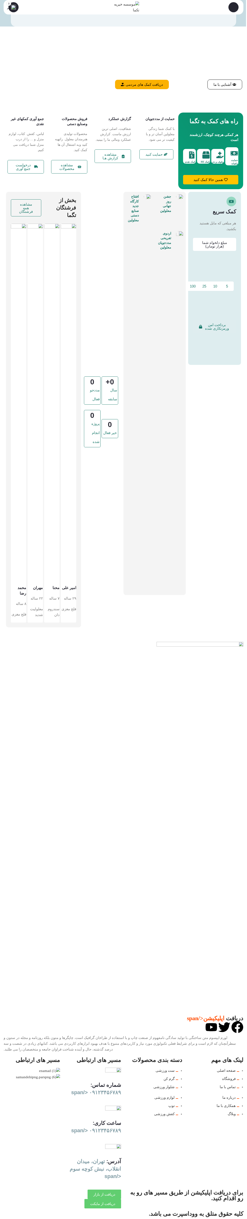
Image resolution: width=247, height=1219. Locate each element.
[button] (214, 326)
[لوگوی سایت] (123, 7)
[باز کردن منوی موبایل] (233, 7)
